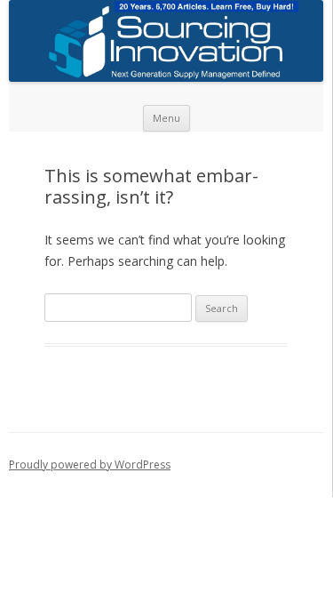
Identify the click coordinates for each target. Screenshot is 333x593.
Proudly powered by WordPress (89, 464)
